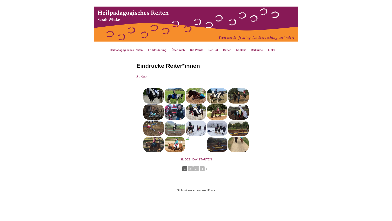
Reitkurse (257, 50)
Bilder (227, 50)
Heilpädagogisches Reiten (126, 50)
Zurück (141, 77)
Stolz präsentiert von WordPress (196, 190)
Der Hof (213, 50)
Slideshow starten (196, 159)
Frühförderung (157, 50)
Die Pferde (196, 50)
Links (271, 50)
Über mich (178, 50)
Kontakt (241, 50)
